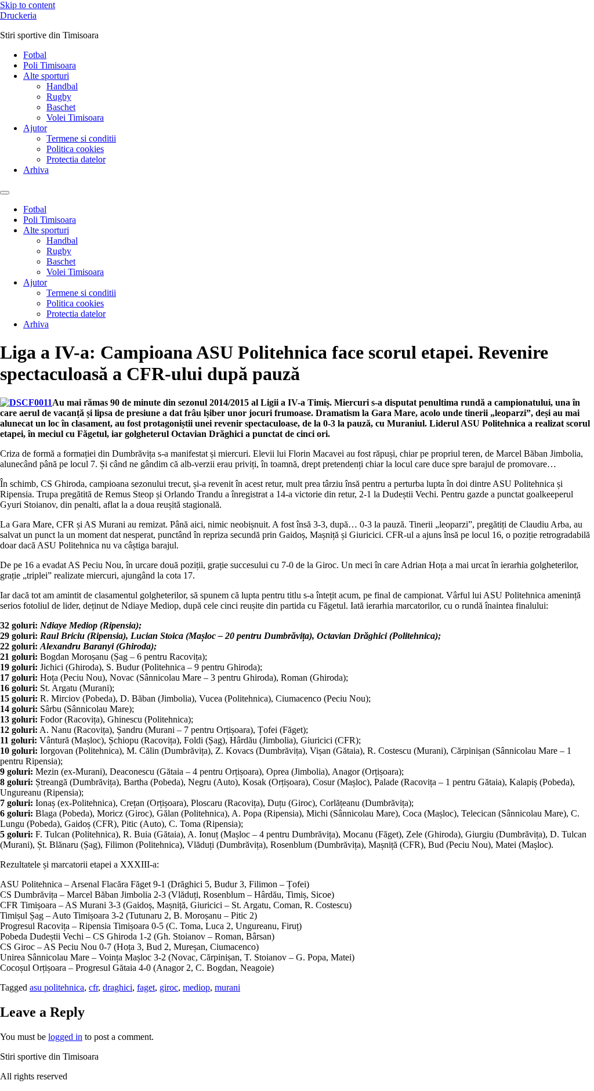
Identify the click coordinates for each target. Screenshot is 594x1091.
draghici (117, 987)
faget (146, 987)
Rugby (58, 97)
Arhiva (36, 170)
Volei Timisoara (75, 117)
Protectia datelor (76, 159)
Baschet (60, 107)
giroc (169, 987)
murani (227, 987)
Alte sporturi (46, 76)
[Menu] (4, 192)
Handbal (62, 86)
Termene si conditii (81, 138)
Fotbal (34, 55)
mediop (196, 987)
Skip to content (27, 5)
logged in (65, 1037)
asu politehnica (57, 987)
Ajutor (35, 128)
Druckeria (18, 15)
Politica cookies (75, 149)
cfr (93, 987)
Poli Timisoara (49, 65)
